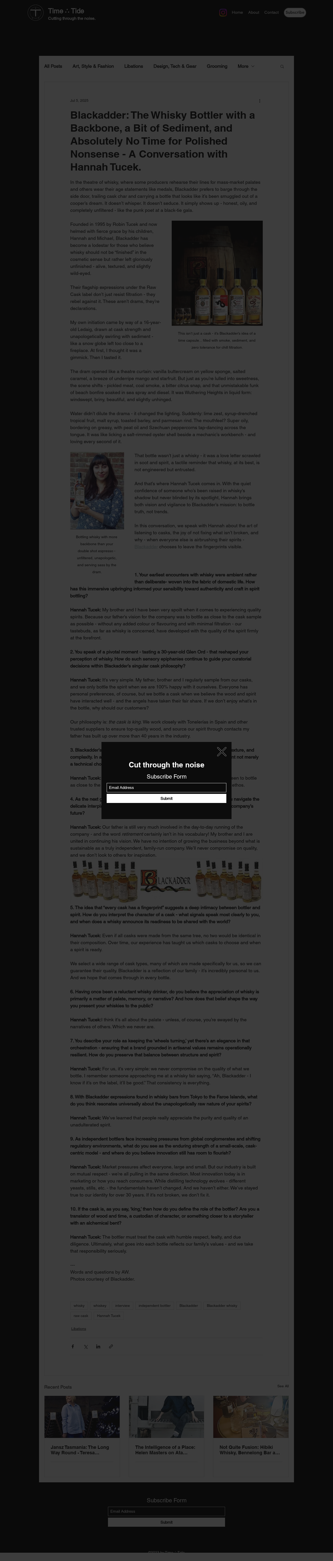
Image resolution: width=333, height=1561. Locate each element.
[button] (221, 751)
